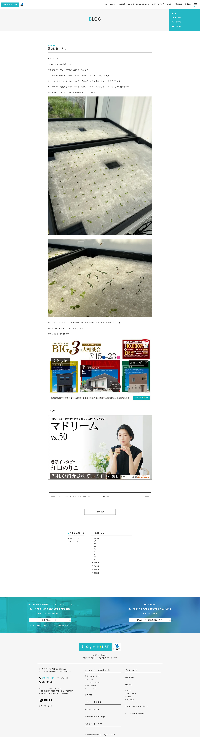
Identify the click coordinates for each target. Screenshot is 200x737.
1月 (95, 541)
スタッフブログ (73, 541)
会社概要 (128, 691)
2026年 (96, 538)
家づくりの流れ (90, 685)
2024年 (96, 566)
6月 (95, 554)
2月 (95, 544)
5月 (95, 551)
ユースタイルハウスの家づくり (138, 4)
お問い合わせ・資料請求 (135, 713)
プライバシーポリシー (46, 706)
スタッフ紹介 (129, 700)
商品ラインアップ (158, 4)
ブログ (169, 4)
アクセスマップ (130, 694)
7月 (95, 557)
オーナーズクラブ (91, 688)
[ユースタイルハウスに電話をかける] (58, 678)
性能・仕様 (89, 679)
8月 (95, 559)
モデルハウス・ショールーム (136, 706)
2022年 (96, 573)
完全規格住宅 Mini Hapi (95, 716)
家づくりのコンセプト (93, 676)
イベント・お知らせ (109, 4)
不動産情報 (178, 4)
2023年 (96, 569)
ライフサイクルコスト (93, 682)
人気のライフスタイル (94, 724)
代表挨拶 (128, 697)
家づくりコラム (73, 538)
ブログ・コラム (131, 670)
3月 (95, 546)
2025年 (96, 562)
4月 (95, 549)
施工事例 (122, 4)
